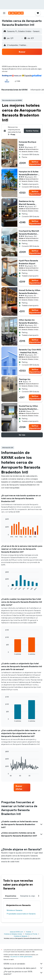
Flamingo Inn (24, 379)
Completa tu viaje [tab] (27, 896)
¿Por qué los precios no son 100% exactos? (18, 972)
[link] (22, 787)
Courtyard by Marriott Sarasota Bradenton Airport (29, 232)
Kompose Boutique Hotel (27, 143)
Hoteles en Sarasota (20, 936)
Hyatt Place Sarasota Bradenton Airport (28, 262)
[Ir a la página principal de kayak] (16, 13)
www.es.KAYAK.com (16, 932)
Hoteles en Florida (31, 934)
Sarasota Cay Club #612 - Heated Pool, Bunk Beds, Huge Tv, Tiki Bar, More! (30, 351)
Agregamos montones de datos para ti (20, 968)
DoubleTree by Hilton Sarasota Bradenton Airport (28, 407)
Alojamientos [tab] (10, 896)
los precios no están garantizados (21, 956)
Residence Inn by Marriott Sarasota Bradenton (27, 203)
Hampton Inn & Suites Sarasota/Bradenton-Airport (28, 173)
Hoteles (28, 932)
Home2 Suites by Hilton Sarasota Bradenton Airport (29, 292)
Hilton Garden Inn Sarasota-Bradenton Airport (28, 321)
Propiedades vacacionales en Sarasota (21, 914)
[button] (4, 13)
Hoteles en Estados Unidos (13, 934)
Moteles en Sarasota (14, 910)
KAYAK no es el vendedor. (14, 963)
